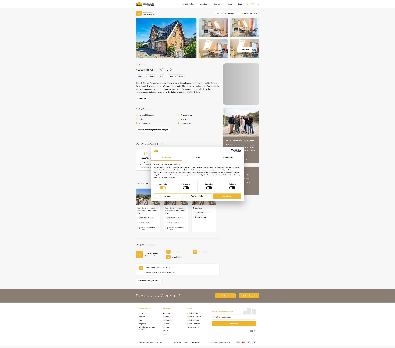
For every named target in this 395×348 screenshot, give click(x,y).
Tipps (240, 4)
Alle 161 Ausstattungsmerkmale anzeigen (153, 130)
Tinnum (166, 316)
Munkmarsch (168, 320)
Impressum (177, 342)
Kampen (166, 327)
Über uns (217, 4)
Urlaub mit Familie (194, 316)
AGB (186, 342)
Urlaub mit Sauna (193, 320)
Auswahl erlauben (197, 196)
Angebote (204, 4)
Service (229, 4)
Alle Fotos (245, 49)
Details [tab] (197, 157)
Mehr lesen (142, 99)
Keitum (165, 330)
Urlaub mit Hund (193, 313)
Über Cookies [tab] (228, 157)
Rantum (166, 334)
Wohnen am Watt (193, 327)
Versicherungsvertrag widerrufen (147, 328)
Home (141, 313)
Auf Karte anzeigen (228, 13)
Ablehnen (167, 196)
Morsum (166, 323)
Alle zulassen (227, 196)
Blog (140, 320)
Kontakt (142, 316)
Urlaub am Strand (193, 323)
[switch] (186, 187)
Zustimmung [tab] (166, 157)
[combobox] (258, 4)
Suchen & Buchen (188, 4)
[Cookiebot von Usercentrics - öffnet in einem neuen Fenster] (233, 150)
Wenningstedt (168, 313)
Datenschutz (196, 342)
